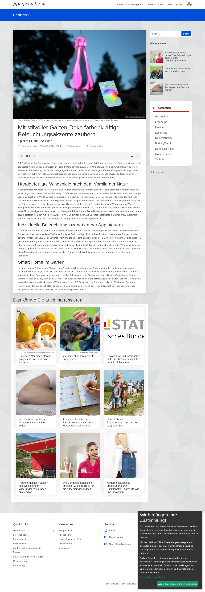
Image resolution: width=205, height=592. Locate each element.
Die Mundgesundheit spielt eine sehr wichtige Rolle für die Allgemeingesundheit (78, 485)
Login (112, 530)
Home (120, 4)
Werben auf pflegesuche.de (27, 548)
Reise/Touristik (163, 138)
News (161, 4)
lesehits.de (64, 548)
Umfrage (150, 4)
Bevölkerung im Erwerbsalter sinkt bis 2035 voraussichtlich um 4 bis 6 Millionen (123, 359)
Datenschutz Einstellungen (134, 584)
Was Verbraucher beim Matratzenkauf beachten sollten (32, 422)
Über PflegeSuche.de (120, 544)
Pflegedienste (66, 530)
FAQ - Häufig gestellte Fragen (28, 556)
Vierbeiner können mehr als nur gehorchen (177, 70)
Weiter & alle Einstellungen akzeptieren (177, 584)
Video (169, 4)
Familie (159, 127)
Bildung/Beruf (163, 143)
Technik (159, 159)
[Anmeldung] (189, 3)
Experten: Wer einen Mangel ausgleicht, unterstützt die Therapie (35, 359)
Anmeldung (19, 565)
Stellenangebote (21, 535)
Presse (16, 552)
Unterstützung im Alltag (70, 539)
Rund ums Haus (28, 146)
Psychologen (65, 543)
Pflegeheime (65, 535)
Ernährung (161, 122)
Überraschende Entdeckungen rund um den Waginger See (122, 422)
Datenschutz (112, 584)
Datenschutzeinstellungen (153, 577)
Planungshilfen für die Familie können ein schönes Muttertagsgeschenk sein (79, 422)
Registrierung (20, 561)
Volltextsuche (19, 543)
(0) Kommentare (94, 146)
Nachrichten (19, 530)
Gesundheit (161, 116)
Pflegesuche (74, 146)
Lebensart (161, 132)
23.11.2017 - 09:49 (52, 146)
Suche (179, 4)
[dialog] (170, 550)
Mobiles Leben (163, 154)
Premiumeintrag (21, 539)
